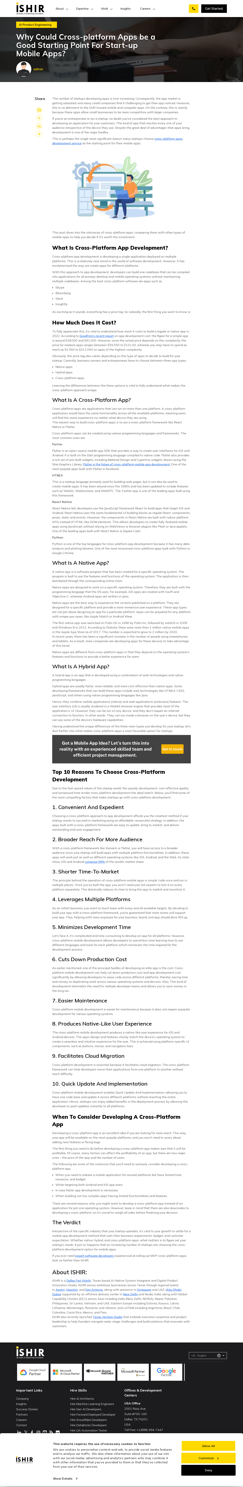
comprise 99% (95, 862)
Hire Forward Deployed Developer (92, 1414)
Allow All (208, 1446)
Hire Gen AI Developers (85, 1409)
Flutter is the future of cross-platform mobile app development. (126, 464)
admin (38, 69)
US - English (199, 1355)
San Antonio (94, 1290)
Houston (72, 1290)
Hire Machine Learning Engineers (92, 1404)
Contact (21, 1425)
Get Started (214, 8)
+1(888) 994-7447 (150, 1430)
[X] (39, 118)
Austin (60, 1290)
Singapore (144, 1290)
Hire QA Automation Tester (88, 1430)
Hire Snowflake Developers (88, 1420)
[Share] (39, 134)
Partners (22, 1414)
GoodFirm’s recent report (97, 336)
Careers (145, 8)
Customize (206, 1458)
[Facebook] (39, 110)
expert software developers (94, 1256)
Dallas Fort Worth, (79, 1280)
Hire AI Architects (82, 1398)
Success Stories (27, 1409)
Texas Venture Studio (107, 1317)
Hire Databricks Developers (88, 1425)
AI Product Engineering (35, 25)
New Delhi (130, 1294)
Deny (208, 1470)
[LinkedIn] (39, 126)
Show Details (62, 1478)
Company (22, 1398)
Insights (125, 8)
